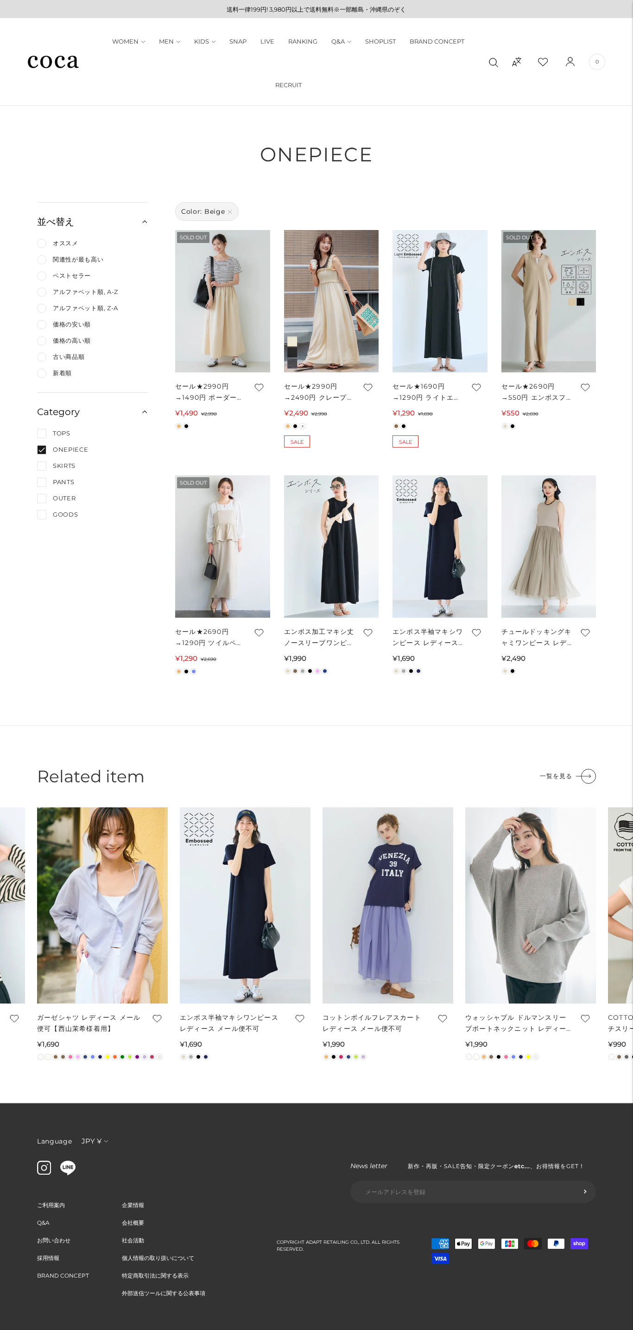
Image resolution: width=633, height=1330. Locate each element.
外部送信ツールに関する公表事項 (163, 1293)
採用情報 (48, 1257)
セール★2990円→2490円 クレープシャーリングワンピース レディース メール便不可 (319, 392)
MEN (166, 41)
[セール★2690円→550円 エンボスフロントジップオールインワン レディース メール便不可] (548, 301)
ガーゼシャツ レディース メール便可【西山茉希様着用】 (88, 1023)
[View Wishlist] (551, 62)
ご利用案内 (51, 1205)
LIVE (267, 41)
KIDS (201, 41)
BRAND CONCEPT (437, 41)
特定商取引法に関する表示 (155, 1275)
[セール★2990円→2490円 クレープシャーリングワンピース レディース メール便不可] (331, 301)
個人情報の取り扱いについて (158, 1257)
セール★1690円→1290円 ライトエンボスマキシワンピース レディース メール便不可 (427, 392)
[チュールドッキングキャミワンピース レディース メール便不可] (548, 546)
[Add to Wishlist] (258, 387)
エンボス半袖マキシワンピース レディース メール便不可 (427, 637)
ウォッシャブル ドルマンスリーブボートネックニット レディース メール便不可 (515, 1023)
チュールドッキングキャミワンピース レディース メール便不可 (536, 637)
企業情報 (133, 1205)
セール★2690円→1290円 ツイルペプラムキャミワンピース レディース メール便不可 (210, 637)
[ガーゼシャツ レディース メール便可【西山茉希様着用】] (102, 905)
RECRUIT (288, 85)
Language (54, 1141)
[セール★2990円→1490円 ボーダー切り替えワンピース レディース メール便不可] (222, 301)
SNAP (238, 41)
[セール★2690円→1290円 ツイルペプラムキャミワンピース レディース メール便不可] (222, 546)
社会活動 (133, 1240)
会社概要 (133, 1222)
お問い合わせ (53, 1240)
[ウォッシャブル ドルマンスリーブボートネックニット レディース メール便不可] (530, 905)
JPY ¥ (91, 1141)
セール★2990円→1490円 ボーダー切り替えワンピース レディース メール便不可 (209, 392)
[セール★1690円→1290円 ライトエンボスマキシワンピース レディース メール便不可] (439, 301)
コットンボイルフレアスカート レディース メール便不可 (372, 1023)
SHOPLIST (380, 41)
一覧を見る (556, 776)
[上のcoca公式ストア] (68, 1173)
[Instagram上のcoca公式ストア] (44, 1172)
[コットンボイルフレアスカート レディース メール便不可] (388, 905)
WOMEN (125, 41)
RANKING (302, 41)
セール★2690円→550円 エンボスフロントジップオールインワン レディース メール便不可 (536, 392)
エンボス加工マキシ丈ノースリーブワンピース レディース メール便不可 (319, 637)
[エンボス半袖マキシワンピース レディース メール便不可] (439, 546)
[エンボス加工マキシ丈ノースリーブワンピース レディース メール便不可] (331, 546)
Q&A (338, 41)
